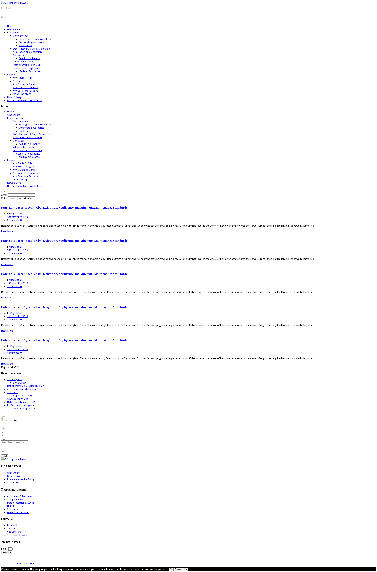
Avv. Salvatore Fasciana (25, 90)
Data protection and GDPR (27, 64)
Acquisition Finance (29, 58)
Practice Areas (15, 32)
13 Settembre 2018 (17, 216)
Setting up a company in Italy (35, 39)
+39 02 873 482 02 (11, 20)
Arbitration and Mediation (27, 52)
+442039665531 (10, 11)
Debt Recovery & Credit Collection (31, 48)
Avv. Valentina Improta (25, 87)
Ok (171, 569)
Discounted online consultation (24, 100)
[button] (188, 106)
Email (4, 548)
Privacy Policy (100, 452)
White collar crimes (23, 61)
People (11, 74)
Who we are (13, 29)
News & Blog (14, 97)
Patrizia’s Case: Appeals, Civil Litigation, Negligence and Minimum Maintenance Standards (64, 207)
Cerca (4, 194)
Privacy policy (181, 569)
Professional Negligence (26, 68)
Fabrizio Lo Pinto (26, 563)
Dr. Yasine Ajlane (22, 94)
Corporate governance (31, 42)
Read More (7, 231)
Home (10, 26)
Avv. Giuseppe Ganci (24, 84)
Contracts (18, 55)
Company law (20, 35)
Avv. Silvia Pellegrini (23, 81)
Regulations (17, 213)
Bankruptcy (25, 45)
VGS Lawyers (30, 558)
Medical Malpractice (30, 71)
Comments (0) (14, 220)
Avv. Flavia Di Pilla (22, 77)
